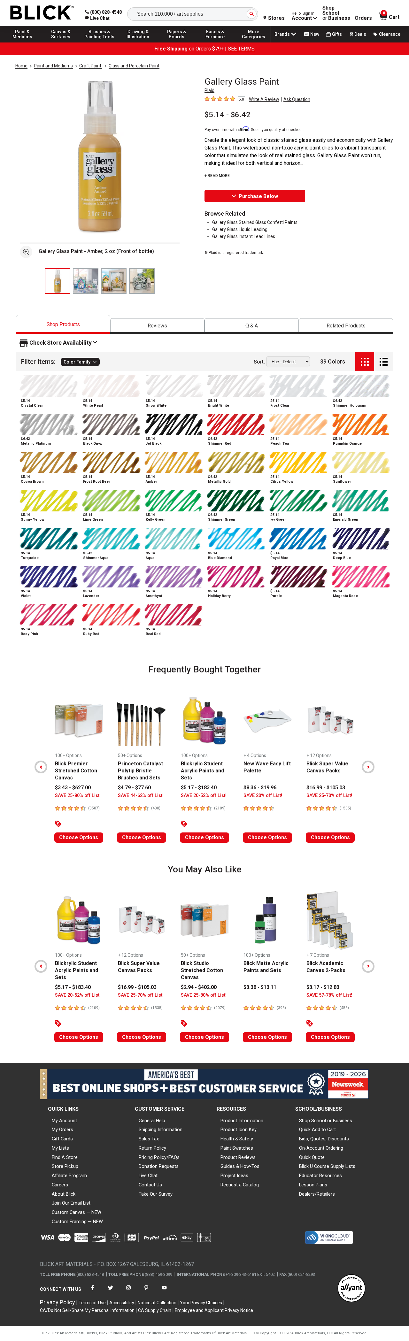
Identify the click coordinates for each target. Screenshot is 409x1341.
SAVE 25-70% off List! (329, 795)
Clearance (389, 34)
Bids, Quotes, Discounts (324, 1139)
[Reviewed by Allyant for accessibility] (351, 1289)
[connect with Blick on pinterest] (146, 1292)
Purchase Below (258, 196)
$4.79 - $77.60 (134, 788)
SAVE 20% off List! (262, 795)
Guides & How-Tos (239, 1166)
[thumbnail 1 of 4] (57, 281)
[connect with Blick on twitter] (110, 1292)
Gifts (337, 34)
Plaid (209, 90)
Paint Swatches (236, 1148)
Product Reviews (238, 1157)
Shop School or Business (325, 1120)
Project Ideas (234, 1175)
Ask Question (296, 99)
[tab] (63, 324)
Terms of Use (92, 1302)
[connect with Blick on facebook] (92, 1292)
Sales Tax (149, 1139)
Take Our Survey (156, 1194)
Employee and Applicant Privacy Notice (214, 1310)
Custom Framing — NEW (77, 1221)
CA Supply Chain (154, 1310)
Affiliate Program (69, 1175)
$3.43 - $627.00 (73, 788)
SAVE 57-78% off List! (329, 995)
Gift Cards (62, 1139)
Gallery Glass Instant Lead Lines (243, 236)
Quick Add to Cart (317, 1129)
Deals (360, 34)
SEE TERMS (241, 49)
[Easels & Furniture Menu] (215, 42)
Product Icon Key (238, 1129)
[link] (97, 18)
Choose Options (78, 837)
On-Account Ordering (321, 1148)
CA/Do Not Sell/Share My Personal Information (87, 1310)
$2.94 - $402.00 (199, 987)
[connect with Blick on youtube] (164, 1292)
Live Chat (148, 1175)
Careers (60, 1185)
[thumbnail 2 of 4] (85, 281)
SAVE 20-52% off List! (204, 795)
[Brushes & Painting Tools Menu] (99, 42)
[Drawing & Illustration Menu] (138, 42)
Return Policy (152, 1148)
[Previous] (41, 767)
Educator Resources (320, 1175)
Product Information (241, 1120)
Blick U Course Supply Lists (327, 1166)
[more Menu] (253, 42)
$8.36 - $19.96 (259, 788)
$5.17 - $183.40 (199, 788)
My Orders (62, 1129)
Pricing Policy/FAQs (159, 1157)
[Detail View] (383, 361)
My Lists (60, 1148)
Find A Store (65, 1157)
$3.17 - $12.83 (322, 987)
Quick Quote (312, 1157)
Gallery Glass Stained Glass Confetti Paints (254, 222)
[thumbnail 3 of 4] (114, 281)
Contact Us (150, 1185)
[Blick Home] (42, 13)
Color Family (77, 361)
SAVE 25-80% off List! (78, 795)
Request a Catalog (239, 1185)
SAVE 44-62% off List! (141, 795)
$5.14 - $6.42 (227, 114)
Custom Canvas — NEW (76, 1212)
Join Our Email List (71, 1203)
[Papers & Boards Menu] (176, 42)
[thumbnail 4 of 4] (142, 281)
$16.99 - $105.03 (325, 788)
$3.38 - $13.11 (259, 987)
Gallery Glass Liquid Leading (239, 229)
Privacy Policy (57, 1302)
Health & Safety (236, 1139)
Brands (282, 34)
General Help (152, 1120)
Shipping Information (160, 1129)
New (314, 34)
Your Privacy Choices (201, 1302)
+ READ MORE (217, 175)
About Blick (63, 1194)
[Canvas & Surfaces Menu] (61, 42)
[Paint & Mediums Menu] (22, 42)
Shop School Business (336, 13)
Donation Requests (159, 1166)
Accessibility (121, 1302)
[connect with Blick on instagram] (128, 1292)
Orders (363, 18)
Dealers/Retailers (317, 1194)
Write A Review (264, 99)
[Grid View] (364, 361)
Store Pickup (65, 1166)
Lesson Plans (313, 1185)
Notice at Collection (157, 1302)
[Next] (368, 767)
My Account (64, 1120)
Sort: (259, 361)
